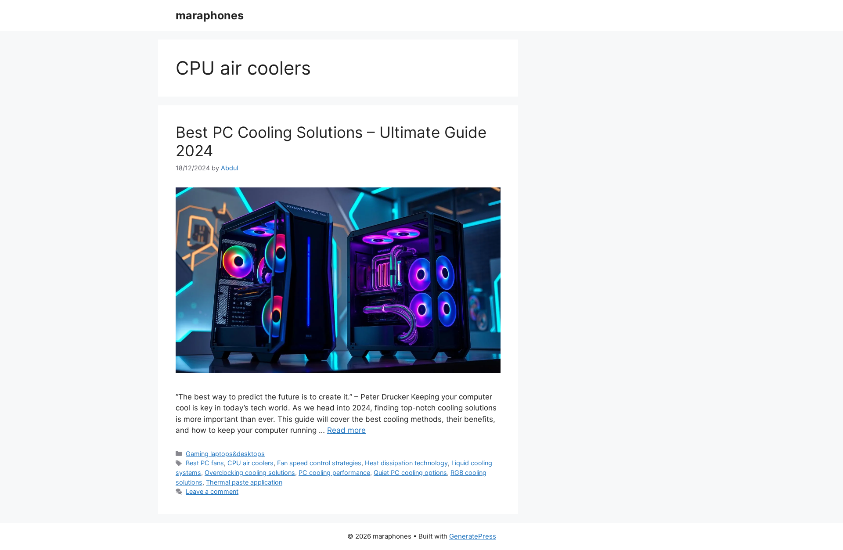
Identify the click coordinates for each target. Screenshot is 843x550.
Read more (346, 430)
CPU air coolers (250, 463)
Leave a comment (212, 491)
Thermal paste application (244, 482)
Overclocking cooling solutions (250, 472)
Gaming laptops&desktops (225, 453)
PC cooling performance (334, 472)
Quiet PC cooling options (410, 472)
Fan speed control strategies (319, 463)
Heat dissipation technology (406, 463)
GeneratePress (472, 536)
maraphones (210, 15)
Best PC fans (205, 463)
